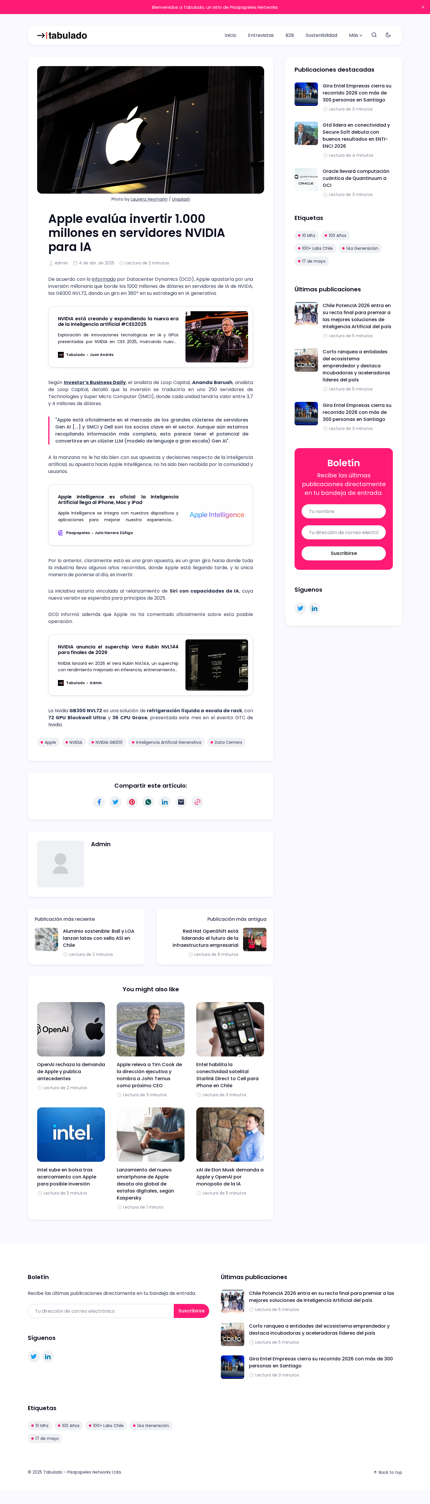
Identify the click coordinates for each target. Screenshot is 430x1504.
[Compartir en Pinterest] (132, 802)
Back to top (390, 1472)
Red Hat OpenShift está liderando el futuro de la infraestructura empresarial (205, 938)
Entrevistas (261, 35)
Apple (50, 742)
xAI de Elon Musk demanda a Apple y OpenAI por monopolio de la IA (230, 1176)
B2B (289, 35)
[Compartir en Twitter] (115, 802)
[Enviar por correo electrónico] (181, 802)
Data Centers (228, 742)
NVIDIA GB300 (109, 742)
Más (353, 35)
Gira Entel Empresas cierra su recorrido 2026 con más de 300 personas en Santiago (357, 92)
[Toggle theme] (388, 35)
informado (104, 279)
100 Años (337, 235)
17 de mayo (314, 261)
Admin (61, 263)
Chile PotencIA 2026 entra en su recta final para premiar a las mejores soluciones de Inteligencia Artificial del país (357, 316)
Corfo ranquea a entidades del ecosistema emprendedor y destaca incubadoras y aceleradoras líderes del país (356, 365)
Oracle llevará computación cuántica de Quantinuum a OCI (356, 178)
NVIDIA (76, 742)
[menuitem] (230, 35)
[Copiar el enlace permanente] (197, 802)
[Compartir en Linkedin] (165, 802)
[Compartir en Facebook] (99, 802)
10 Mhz (308, 235)
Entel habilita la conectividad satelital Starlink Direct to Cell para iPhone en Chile (227, 1075)
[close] (423, 7)
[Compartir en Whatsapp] (148, 802)
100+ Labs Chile (317, 248)
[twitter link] (300, 608)
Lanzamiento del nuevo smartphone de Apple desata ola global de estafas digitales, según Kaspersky (145, 1183)
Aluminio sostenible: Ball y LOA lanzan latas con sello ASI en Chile (98, 938)
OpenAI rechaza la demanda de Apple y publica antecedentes (71, 1071)
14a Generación (362, 248)
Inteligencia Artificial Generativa (168, 742)
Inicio (230, 35)
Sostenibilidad (321, 35)
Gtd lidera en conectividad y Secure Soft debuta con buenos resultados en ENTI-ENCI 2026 (356, 135)
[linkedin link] (314, 608)
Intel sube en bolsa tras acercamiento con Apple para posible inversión (66, 1176)
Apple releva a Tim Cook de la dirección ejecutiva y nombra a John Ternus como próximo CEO (149, 1075)
